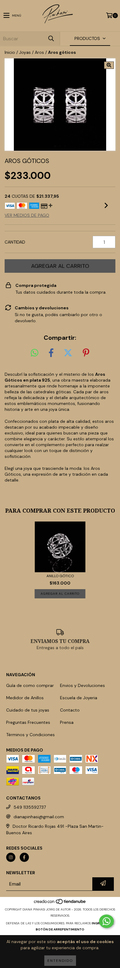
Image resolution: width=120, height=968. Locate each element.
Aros (39, 52)
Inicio (10, 52)
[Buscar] (51, 39)
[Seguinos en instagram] (10, 857)
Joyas (25, 52)
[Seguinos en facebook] (24, 857)
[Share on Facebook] (51, 353)
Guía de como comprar (30, 685)
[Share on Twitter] (68, 353)
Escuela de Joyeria (78, 697)
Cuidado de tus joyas (27, 710)
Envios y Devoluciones (82, 685)
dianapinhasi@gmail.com (39, 816)
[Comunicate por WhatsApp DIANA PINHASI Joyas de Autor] (106, 921)
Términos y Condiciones (30, 734)
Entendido (60, 960)
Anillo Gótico (60, 576)
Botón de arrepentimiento (60, 929)
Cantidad (15, 242)
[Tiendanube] (60, 903)
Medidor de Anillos (25, 697)
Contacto (70, 710)
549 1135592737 (30, 807)
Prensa (67, 722)
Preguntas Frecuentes (28, 722)
